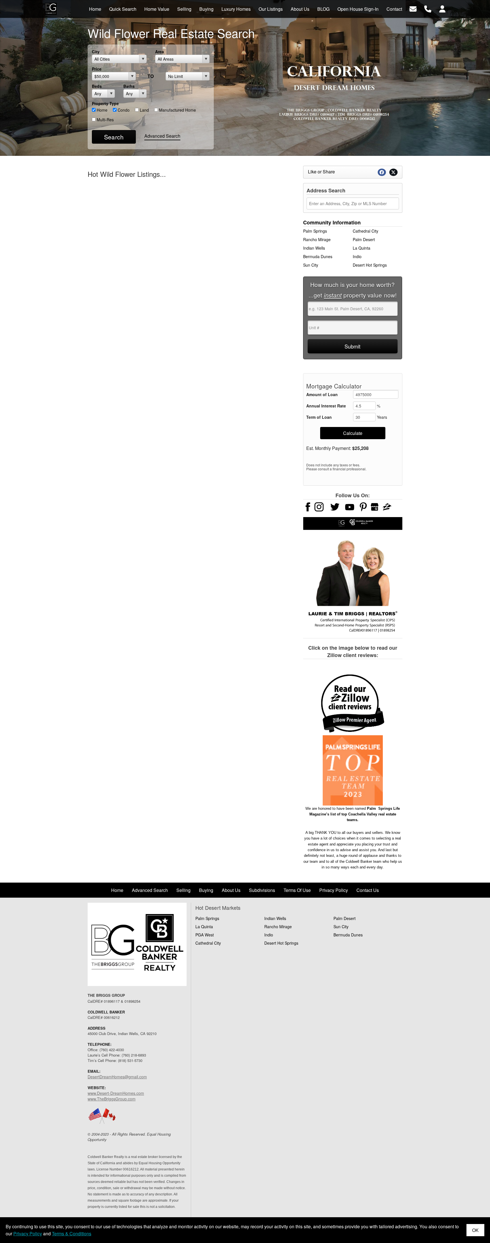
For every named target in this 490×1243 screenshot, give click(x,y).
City (96, 51)
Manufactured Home (177, 110)
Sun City (310, 265)
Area (159, 51)
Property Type (105, 103)
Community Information (332, 222)
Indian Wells (314, 248)
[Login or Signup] (442, 8)
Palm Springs (315, 231)
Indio (357, 256)
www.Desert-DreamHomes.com (116, 1093)
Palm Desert (364, 239)
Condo (123, 110)
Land (144, 110)
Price (97, 69)
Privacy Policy (27, 1233)
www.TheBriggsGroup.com (112, 1099)
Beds (97, 86)
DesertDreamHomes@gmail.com (117, 1077)
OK (475, 1230)
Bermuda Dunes (317, 256)
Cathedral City (365, 231)
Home (101, 110)
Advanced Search (162, 136)
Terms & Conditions (71, 1233)
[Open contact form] (413, 8)
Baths (129, 86)
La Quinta (361, 248)
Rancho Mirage (317, 239)
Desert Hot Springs (370, 265)
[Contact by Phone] (427, 8)
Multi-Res (105, 119)
